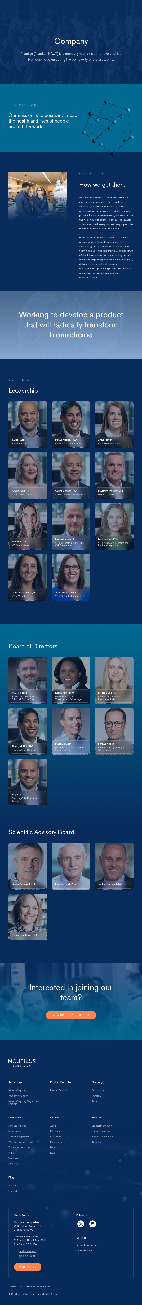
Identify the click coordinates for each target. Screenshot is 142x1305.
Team (94, 1101)
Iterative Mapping (17, 1090)
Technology (15, 1082)
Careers (54, 1117)
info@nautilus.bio (27, 1251)
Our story (96, 1096)
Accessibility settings (87, 1245)
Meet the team (57, 1142)
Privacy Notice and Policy (37, 1286)
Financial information (102, 1136)
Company (97, 1082)
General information (102, 1125)
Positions (55, 1131)
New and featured (17, 1125)
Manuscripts (14, 1131)
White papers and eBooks (21, 1142)
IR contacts (97, 1142)
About (53, 1125)
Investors (97, 1117)
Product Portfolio (60, 1082)
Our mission (98, 1090)
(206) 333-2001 (27, 1256)
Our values (55, 1136)
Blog (11, 1177)
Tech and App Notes (18, 1136)
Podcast (12, 1191)
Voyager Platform (18, 1096)
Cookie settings (84, 1250)
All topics (13, 1185)
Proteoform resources (19, 1147)
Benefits (54, 1147)
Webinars (13, 1158)
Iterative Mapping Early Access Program (23, 1102)
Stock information (101, 1131)
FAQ (10, 1164)
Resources (14, 1117)
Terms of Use (15, 1286)
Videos (11, 1153)
